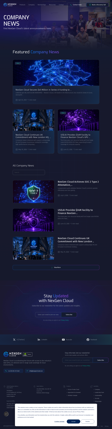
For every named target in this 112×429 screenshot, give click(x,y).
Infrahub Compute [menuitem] (72, 395)
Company (31, 5)
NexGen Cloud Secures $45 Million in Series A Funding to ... (44, 90)
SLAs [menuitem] (102, 426)
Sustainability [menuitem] (98, 395)
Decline (88, 421)
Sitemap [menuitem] (106, 426)
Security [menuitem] (97, 398)
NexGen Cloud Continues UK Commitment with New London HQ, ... (33, 136)
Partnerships (42, 5)
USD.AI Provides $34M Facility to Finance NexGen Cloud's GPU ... (75, 136)
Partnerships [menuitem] (98, 401)
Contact (61, 5)
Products (22, 5)
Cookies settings (59, 421)
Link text (19, 339)
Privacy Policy (65, 320)
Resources (52, 5)
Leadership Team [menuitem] (99, 392)
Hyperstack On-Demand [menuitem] (74, 392)
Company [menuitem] (97, 389)
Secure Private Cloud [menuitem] (73, 389)
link (56, 73)
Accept (73, 421)
